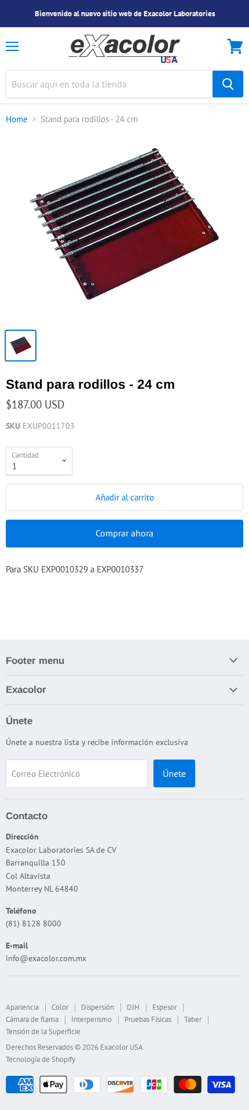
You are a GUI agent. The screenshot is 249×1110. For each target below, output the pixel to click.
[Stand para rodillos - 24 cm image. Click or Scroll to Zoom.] (124, 228)
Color (60, 1007)
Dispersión (97, 1007)
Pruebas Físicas (147, 1019)
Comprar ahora (124, 533)
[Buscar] (228, 84)
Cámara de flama (32, 1019)
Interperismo (91, 1019)
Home (17, 119)
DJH (133, 1007)
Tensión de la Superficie (43, 1031)
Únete (174, 773)
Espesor (164, 1007)
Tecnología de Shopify (40, 1059)
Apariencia (22, 1007)
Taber (193, 1019)
